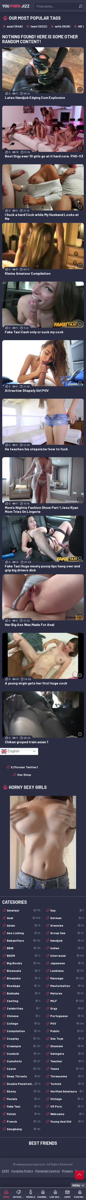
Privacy (67, 1171)
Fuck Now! (80, 1197)
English (13, 751)
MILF (67, 1001)
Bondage (23, 986)
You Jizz (16, 6)
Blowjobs (23, 978)
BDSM (23, 955)
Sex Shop (24, 774)
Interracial (67, 955)
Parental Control (47, 1171)
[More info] (80, 89)
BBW (23, 948)
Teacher (67, 1061)
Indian (67, 948)
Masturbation (67, 986)
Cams (67, 1197)
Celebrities (23, 1008)
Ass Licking (23, 933)
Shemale (67, 1046)
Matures (67, 993)
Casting (23, 1001)
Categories (18, 1197)
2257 (5, 1171)
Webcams (67, 1114)
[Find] (80, 6)
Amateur (23, 910)
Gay (67, 910)
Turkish (67, 1084)
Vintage (67, 1099)
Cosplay (23, 1038)
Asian (23, 925)
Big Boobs (23, 963)
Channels (43, 1197)
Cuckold (23, 1053)
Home (6, 1197)
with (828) (62, 26)
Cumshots (23, 1061)
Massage (67, 978)
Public (67, 1031)
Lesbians (67, 971)
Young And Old (67, 1121)
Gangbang (23, 1129)
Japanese (67, 963)
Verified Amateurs (67, 1091)
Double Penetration (23, 1084)
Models (30, 1197)
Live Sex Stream (55, 1197)
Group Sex (67, 933)
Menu (76, 1185)
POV (67, 1023)
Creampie (23, 1046)
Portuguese (67, 1016)
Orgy (67, 1008)
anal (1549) (14, 26)
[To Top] (79, 1175)
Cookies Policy (22, 1171)
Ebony (23, 1091)
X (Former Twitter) (24, 767)
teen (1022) (38, 26)
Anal (23, 918)
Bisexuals (23, 971)
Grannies (67, 925)
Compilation (23, 1031)
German (67, 918)
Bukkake (23, 993)
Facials (23, 1099)
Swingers (67, 1053)
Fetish (23, 1114)
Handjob (67, 940)
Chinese (23, 1016)
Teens (67, 1069)
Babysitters (23, 940)
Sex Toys (67, 1038)
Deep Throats (23, 1076)
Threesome (67, 1076)
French (23, 1121)
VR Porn (67, 1106)
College (23, 1023)
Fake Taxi (23, 1106)
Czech (23, 1069)
